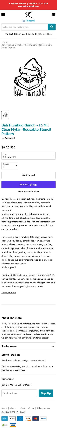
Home (4, 42)
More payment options (28, 191)
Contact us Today (27, 408)
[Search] (52, 27)
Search (4, 408)
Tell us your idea (43, 408)
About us (13, 408)
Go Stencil (10, 138)
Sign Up (46, 393)
